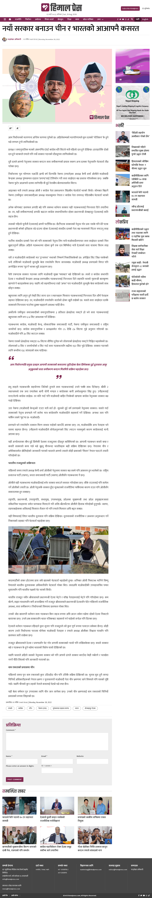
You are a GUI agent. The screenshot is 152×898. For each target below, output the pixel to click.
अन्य (98, 19)
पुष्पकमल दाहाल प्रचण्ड (61, 708)
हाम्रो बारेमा (14, 895)
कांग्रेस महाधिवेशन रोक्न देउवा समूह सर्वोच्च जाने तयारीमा (55, 848)
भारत (77, 708)
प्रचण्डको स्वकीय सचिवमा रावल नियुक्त (92, 819)
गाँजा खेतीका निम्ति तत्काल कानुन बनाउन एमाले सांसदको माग (92, 848)
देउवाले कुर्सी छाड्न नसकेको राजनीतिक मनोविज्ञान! (52, 819)
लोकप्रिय (122, 222)
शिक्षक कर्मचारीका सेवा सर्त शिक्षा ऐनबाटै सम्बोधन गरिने (140, 251)
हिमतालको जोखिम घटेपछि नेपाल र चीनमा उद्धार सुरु (140, 165)
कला (77, 19)
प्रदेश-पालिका (88, 19)
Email (44, 756)
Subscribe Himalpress (130, 8)
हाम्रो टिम (5, 895)
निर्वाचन (28, 19)
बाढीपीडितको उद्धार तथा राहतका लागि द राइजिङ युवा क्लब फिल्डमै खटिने (140, 234)
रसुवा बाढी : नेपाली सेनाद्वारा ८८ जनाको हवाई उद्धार (140, 266)
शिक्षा (69, 19)
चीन (30, 708)
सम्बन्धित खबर (13, 791)
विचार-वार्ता (49, 19)
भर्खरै (137, 19)
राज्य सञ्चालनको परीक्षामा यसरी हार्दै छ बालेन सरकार (140, 294)
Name (9, 756)
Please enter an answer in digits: (20, 766)
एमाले (10, 708)
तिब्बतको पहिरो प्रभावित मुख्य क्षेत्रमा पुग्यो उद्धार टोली (140, 150)
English (145, 19)
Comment (11, 730)
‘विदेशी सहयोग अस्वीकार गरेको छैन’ (141, 134)
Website (80, 756)
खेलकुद (60, 19)
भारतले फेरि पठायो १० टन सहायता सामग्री (17, 819)
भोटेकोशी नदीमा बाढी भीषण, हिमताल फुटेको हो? (140, 280)
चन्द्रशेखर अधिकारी (14, 39)
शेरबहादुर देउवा (90, 708)
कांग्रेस (20, 708)
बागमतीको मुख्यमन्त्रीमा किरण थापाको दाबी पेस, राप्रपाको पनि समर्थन (19, 848)
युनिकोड (147, 8)
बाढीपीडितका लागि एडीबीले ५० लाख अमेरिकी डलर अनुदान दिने (140, 181)
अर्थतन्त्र (38, 19)
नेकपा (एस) (42, 708)
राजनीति (18, 19)
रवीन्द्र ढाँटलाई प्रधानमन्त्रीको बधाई (140, 208)
